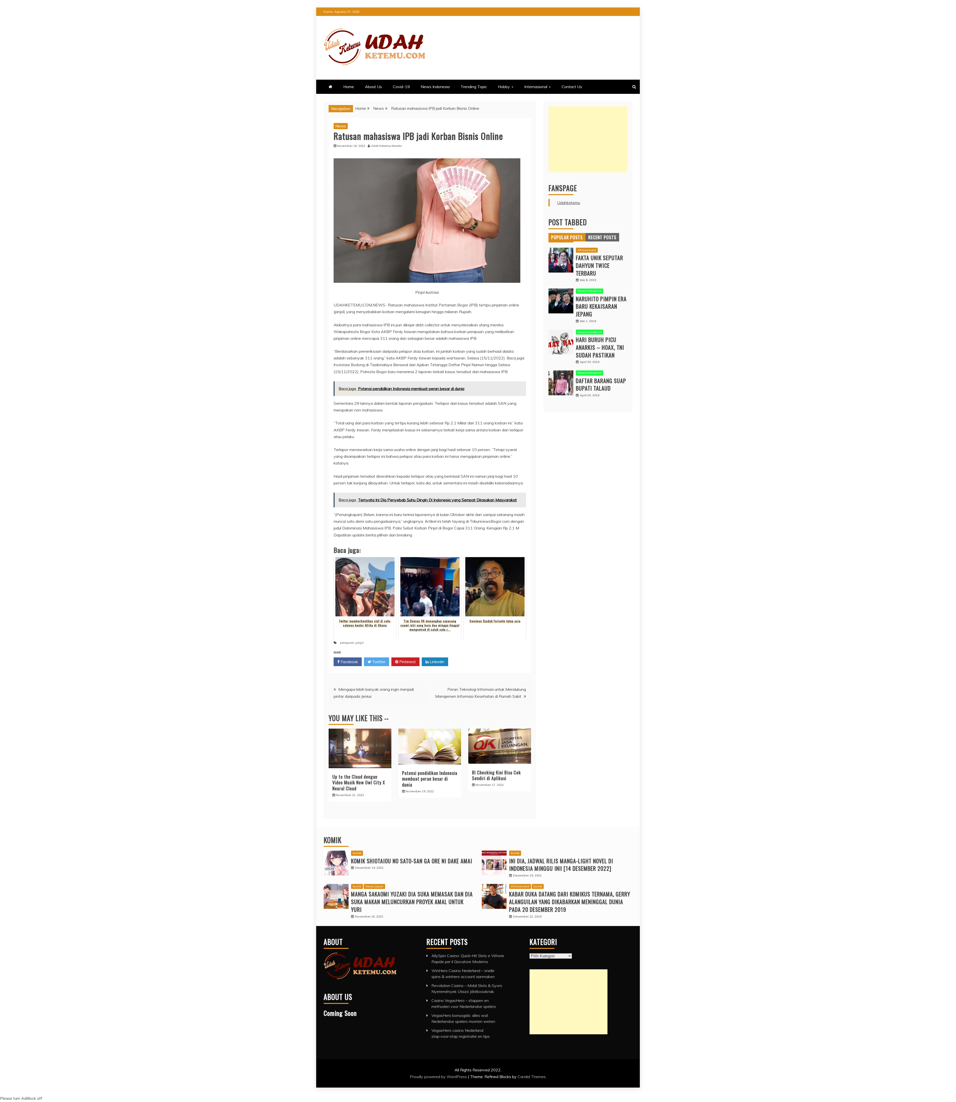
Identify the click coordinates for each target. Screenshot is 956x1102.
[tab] (567, 237)
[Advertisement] (587, 139)
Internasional (535, 86)
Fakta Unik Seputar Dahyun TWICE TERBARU (599, 265)
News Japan (374, 886)
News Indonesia (435, 86)
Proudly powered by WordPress (439, 1076)
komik (357, 853)
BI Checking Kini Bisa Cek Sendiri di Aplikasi (496, 775)
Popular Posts (567, 237)
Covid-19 (401, 86)
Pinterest (407, 661)
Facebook (349, 661)
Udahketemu (568, 202)
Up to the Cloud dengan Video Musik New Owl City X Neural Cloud (358, 782)
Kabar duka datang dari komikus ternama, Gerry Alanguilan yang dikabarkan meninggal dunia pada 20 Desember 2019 (569, 901)
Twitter (378, 661)
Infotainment (587, 250)
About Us (373, 86)
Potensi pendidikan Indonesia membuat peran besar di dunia (429, 779)
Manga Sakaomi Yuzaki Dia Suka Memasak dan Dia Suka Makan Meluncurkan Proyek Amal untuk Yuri (412, 901)
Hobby (504, 86)
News (340, 125)
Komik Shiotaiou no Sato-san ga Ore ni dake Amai (411, 861)
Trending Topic (474, 86)
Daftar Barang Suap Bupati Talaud (601, 384)
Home (348, 86)
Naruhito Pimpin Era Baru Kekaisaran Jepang (601, 306)
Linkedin (436, 661)
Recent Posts (602, 237)
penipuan (347, 642)
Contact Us (572, 86)
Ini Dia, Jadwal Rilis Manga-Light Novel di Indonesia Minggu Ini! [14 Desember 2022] (561, 864)
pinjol (359, 642)
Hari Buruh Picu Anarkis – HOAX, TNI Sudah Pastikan (600, 347)
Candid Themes (532, 1076)
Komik (333, 840)
